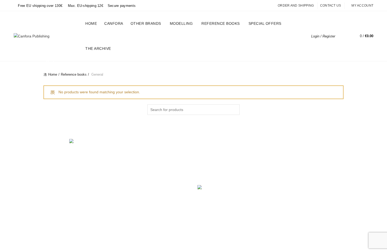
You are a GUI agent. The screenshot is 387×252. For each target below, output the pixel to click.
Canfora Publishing (184, 217)
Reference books (220, 23)
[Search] (343, 36)
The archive (98, 48)
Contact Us (130, 184)
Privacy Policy (132, 154)
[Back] (50, 61)
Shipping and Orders (138, 161)
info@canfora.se (230, 174)
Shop (125, 169)
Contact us (330, 5)
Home (91, 23)
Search (234, 109)
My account (362, 5)
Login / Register (323, 36)
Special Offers (267, 21)
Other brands (146, 23)
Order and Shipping (296, 5)
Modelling (181, 23)
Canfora (113, 23)
